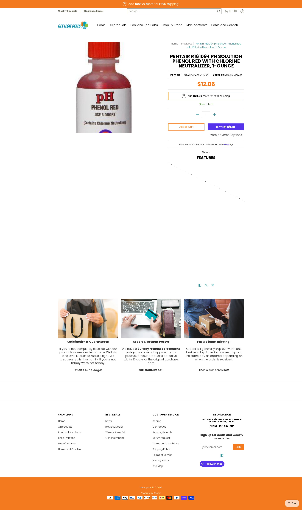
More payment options (226, 135)
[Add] (214, 114)
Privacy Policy (161, 460)
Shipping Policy (161, 449)
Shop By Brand (66, 438)
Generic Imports (114, 438)
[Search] (218, 11)
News (108, 421)
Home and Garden (69, 449)
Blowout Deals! (114, 427)
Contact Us (159, 427)
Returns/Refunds (162, 432)
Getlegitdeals (147, 487)
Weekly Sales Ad (115, 432)
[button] (200, 286)
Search (157, 421)
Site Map (158, 466)
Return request (161, 438)
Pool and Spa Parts (69, 432)
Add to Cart (186, 127)
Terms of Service (162, 455)
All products (65, 427)
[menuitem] (230, 11)
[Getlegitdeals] (73, 25)
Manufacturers (67, 443)
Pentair (175, 75)
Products (186, 43)
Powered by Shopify (151, 493)
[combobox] (171, 11)
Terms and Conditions (166, 443)
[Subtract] (197, 114)
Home (174, 43)
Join (238, 447)
